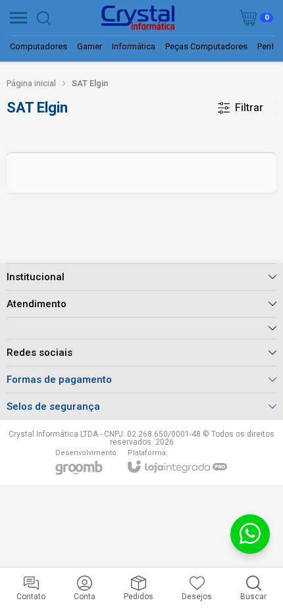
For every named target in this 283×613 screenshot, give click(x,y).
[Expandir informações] (141, 328)
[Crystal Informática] (137, 17)
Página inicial (31, 83)
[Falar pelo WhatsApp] (250, 534)
